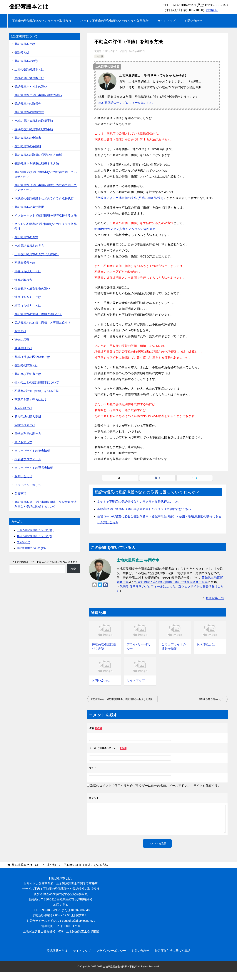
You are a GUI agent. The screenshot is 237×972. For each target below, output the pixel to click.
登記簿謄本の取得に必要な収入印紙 (38, 154)
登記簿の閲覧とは (26, 365)
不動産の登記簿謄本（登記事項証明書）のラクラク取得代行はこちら (144, 509)
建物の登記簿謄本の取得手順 (33, 129)
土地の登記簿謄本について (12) (35, 530)
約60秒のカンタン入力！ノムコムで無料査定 (125, 229)
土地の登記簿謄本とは (29, 69)
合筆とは (20, 331)
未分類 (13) (23, 542)
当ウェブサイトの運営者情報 (174, 646)
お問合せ (212, 10)
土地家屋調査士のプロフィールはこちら (125, 102)
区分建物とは (23, 348)
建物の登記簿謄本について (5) (34, 536)
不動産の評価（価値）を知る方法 (36, 390)
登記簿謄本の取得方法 (29, 112)
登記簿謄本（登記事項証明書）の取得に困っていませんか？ (45, 187)
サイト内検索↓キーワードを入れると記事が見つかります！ (43, 561)
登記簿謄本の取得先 (27, 103)
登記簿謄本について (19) (31, 548)
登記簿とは (21, 52)
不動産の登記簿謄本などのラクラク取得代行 (41, 20)
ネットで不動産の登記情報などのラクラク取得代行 (114, 20)
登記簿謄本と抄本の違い (30, 86)
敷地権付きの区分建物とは (32, 356)
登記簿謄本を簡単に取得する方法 (36, 163)
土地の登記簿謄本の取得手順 (33, 120)
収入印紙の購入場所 (27, 416)
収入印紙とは (206, 644)
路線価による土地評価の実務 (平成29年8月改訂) (130, 197)
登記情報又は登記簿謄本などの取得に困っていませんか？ (45, 174)
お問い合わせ (193, 20)
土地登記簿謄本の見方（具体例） (36, 254)
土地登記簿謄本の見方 (29, 245)
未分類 (99, 56)
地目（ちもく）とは (27, 297)
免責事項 (20, 493)
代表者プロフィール (27, 459)
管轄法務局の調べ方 (27, 433)
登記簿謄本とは (29, 6)
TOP (25, 864)
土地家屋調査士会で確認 (82, 931)
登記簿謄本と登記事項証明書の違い (38, 95)
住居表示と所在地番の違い (32, 288)
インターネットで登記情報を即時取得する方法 (45, 215)
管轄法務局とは (24, 425)
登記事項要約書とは (27, 373)
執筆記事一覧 (215, 598)
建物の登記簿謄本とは (29, 78)
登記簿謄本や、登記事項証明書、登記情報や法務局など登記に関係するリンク (124, 699)
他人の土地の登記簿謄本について (36, 382)
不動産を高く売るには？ (211, 699)
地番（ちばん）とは (27, 271)
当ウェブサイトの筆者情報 (32, 450)
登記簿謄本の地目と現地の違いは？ (38, 314)
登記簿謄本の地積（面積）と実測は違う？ (42, 322)
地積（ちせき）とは (27, 305)
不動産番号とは (24, 262)
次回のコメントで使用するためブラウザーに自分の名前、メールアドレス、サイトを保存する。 (155, 785)
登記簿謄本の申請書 (27, 137)
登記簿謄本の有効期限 (29, 207)
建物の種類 (21, 339)
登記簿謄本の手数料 (27, 146)
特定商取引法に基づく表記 (104, 646)
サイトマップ (166, 20)
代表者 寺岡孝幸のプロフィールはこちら (147, 586)
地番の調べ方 (23, 280)
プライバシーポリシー (139, 646)
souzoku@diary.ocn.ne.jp (78, 920)
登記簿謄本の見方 (26, 237)
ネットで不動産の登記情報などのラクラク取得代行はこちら (138, 501)
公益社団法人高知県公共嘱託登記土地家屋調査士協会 (171, 582)
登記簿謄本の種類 (26, 60)
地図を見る (60, 904)
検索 (73, 568)
